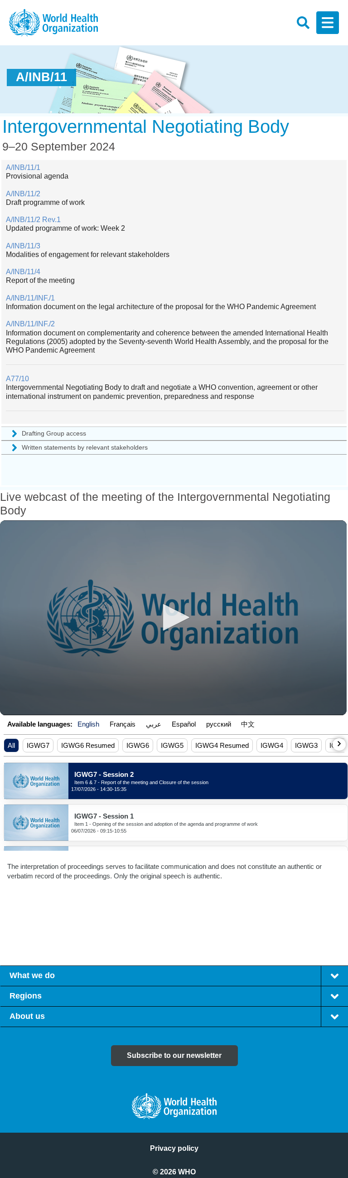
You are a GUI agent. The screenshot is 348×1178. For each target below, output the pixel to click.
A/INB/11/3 (23, 246)
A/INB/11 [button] (41, 77)
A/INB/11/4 (23, 272)
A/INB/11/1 (23, 167)
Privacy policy (174, 1148)
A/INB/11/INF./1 (30, 298)
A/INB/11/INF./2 (30, 324)
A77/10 (17, 379)
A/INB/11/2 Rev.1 (33, 219)
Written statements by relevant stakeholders (85, 447)
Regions (26, 995)
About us (27, 1016)
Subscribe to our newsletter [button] (174, 1055)
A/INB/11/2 (23, 194)
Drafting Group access (54, 433)
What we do (32, 975)
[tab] (334, 976)
